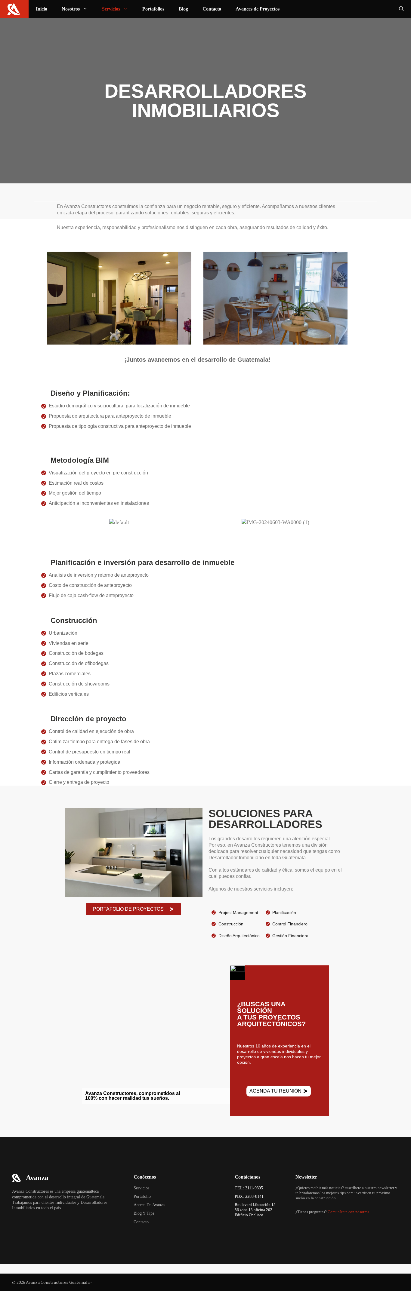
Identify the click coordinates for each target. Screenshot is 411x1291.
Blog (183, 8)
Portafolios (153, 8)
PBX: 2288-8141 (249, 1196)
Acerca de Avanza (149, 1205)
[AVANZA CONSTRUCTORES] (14, 9)
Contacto (211, 8)
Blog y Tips (144, 1213)
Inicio (41, 8)
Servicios (111, 8)
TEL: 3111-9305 (249, 1188)
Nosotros (71, 8)
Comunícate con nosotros (348, 1212)
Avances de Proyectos (258, 8)
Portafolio (142, 1196)
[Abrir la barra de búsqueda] (401, 9)
